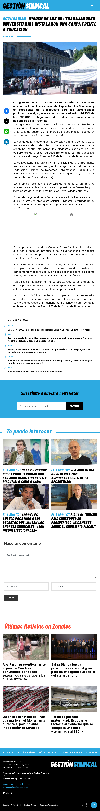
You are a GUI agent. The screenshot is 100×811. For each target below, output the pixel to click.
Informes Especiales (49, 752)
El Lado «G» (91, 752)
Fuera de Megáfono (72, 752)
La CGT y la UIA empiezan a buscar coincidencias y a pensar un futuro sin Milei (49, 329)
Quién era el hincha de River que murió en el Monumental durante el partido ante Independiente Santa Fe (24, 722)
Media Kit (8, 793)
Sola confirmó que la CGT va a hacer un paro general (35, 371)
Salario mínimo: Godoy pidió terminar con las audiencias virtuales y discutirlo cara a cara (25, 476)
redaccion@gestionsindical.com (16, 787)
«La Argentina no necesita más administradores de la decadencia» (72, 476)
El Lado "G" (12, 470)
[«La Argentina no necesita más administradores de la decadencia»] (74, 452)
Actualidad (14, 18)
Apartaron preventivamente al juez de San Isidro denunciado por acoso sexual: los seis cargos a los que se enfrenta (24, 672)
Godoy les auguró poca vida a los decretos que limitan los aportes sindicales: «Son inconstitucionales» (23, 522)
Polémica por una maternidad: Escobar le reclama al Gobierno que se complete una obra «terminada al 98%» (72, 724)
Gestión (26, 5)
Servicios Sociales (26, 752)
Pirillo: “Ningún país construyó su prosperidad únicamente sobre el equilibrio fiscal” (74, 520)
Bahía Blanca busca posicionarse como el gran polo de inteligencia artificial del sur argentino (73, 670)
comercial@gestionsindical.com (16, 784)
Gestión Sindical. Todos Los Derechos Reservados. (37, 805)
